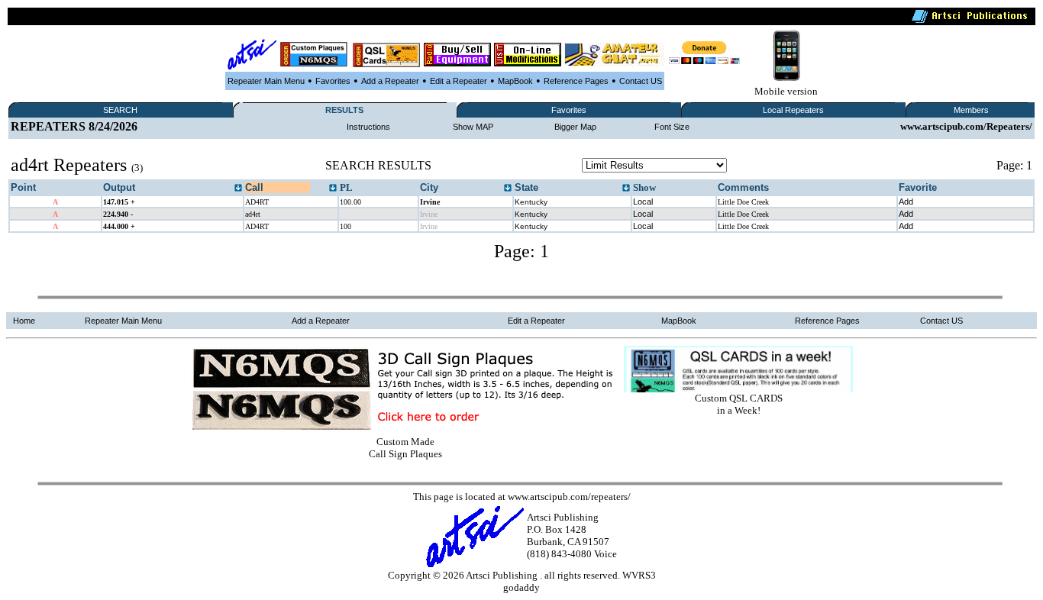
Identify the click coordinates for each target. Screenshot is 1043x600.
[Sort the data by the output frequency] (238, 188)
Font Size (671, 126)
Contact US (640, 80)
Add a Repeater (390, 80)
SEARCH (120, 110)
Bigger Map (575, 126)
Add (906, 201)
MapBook (515, 80)
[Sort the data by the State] (626, 188)
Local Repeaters (793, 110)
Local (643, 201)
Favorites (332, 80)
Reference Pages (576, 80)
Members (971, 110)
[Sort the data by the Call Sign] (333, 188)
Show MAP (473, 126)
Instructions (368, 126)
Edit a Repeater (458, 80)
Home (24, 320)
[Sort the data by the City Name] (508, 188)
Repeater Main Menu (266, 80)
